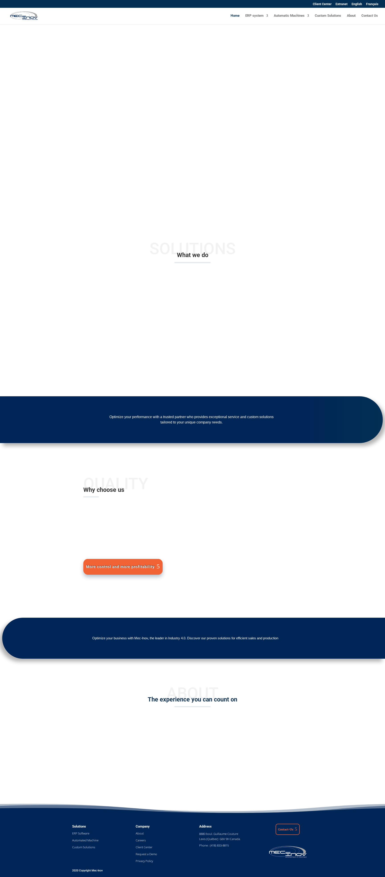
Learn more (190, 769)
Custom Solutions (328, 16)
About (351, 16)
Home (235, 16)
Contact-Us (285, 829)
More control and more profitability (120, 566)
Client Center (322, 4)
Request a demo (93, 140)
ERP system (254, 16)
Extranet (342, 4)
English (357, 4)
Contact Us (369, 16)
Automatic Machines (289, 16)
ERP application (254, 489)
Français (372, 4)
